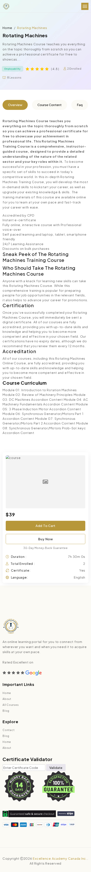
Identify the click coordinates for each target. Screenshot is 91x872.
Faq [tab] (80, 105)
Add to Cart (45, 526)
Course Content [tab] (49, 105)
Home (7, 28)
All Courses (11, 704)
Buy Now (45, 539)
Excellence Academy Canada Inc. (60, 858)
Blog (6, 710)
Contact (8, 730)
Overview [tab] (15, 105)
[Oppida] (6, 6)
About (7, 699)
